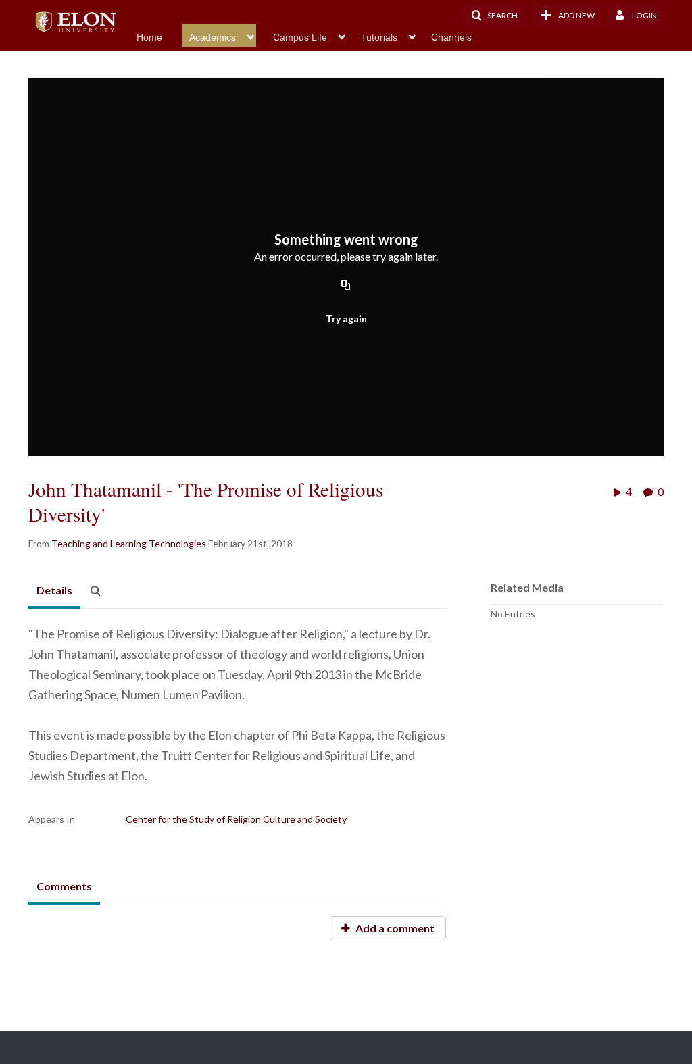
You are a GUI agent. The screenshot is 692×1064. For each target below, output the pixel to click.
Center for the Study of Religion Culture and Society (236, 819)
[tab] (54, 591)
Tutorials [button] (379, 37)
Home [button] (149, 37)
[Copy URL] (346, 286)
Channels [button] (451, 37)
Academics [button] (212, 37)
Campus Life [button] (300, 37)
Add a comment (394, 927)
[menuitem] (159, 36)
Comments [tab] (64, 886)
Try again (346, 318)
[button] (493, 15)
